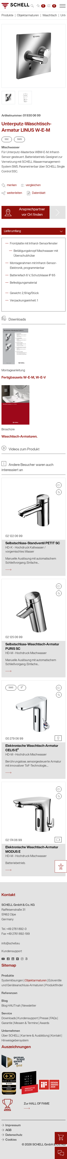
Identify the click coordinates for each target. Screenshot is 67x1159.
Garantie (6, 1023)
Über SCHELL (10, 1035)
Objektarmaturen (28, 15)
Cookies (11, 1139)
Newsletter (29, 1005)
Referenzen (9, 993)
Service (6, 1013)
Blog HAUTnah (10, 1005)
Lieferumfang (12, 231)
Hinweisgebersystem (14, 1040)
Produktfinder (54, 985)
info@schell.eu (10, 943)
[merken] (59, 492)
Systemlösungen (12, 980)
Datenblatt (38, 193)
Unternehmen (10, 1031)
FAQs (53, 1018)
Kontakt (56, 1035)
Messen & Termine (26, 1023)
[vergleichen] (59, 485)
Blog (4, 1001)
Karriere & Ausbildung (35, 1035)
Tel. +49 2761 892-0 (14, 929)
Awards (44, 1023)
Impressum (13, 1125)
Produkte (7, 975)
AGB (8, 1130)
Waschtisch (49, 15)
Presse (44, 1018)
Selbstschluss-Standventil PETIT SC (32, 543)
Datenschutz (13, 1135)
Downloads (8, 1018)
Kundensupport (11, 951)
